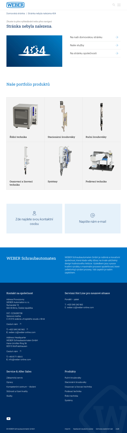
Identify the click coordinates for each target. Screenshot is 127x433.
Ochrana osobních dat (104, 429)
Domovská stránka (15, 13)
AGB (117, 429)
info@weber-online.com (20, 359)
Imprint (67, 429)
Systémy (69, 400)
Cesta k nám (12, 324)
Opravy (9, 382)
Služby (9, 396)
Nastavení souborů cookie (83, 429)
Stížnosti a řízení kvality (17, 391)
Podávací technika (73, 391)
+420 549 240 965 (16, 329)
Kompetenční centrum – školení (21, 387)
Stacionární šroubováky (75, 382)
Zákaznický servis (14, 378)
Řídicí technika (71, 396)
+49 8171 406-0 (15, 357)
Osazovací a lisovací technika (78, 387)
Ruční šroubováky (73, 378)
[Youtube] (8, 419)
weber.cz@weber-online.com (22, 332)
